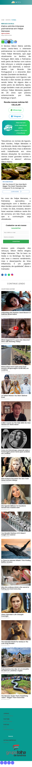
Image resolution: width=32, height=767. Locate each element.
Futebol (13, 20)
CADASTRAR (16, 241)
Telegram (17, 116)
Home (2, 20)
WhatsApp (17, 110)
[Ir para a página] (16, 2)
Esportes (8, 20)
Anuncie (10, 736)
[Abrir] (1, 2)
